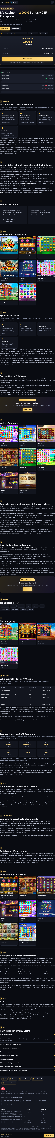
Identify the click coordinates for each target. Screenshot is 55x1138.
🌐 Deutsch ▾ (14, 2)
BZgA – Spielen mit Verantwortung (11, 1100)
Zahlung (29, 1122)
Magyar (43, 1114)
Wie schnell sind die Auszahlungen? (27, 1048)
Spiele (29, 1116)
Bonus (29, 1120)
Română (43, 1120)
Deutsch (43, 1111)
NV (5, 2)
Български (43, 1122)
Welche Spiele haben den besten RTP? (27, 1066)
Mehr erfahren (15, 28)
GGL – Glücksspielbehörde (40, 1100)
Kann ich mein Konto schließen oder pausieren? (27, 1070)
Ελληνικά (43, 1118)
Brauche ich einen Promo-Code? (27, 1055)
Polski (42, 1116)
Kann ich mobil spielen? (27, 1059)
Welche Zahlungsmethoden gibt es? (27, 1051)
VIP (28, 1118)
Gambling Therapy (8, 1104)
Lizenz (29, 1114)
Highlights (30, 1111)
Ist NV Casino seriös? (27, 1034)
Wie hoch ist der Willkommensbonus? (27, 1044)
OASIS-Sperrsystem (27, 1100)
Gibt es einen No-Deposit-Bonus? (27, 1063)
